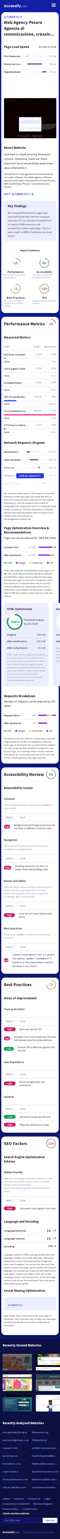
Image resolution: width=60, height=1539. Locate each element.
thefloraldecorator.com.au (45, 1463)
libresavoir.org (40, 1432)
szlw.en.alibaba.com (14, 1487)
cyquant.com (10, 1448)
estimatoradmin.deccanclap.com (45, 1479)
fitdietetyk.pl (39, 1440)
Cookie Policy (29, 1508)
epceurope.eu (10, 1455)
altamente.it (13, 17)
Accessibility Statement (16, 1503)
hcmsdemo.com (12, 1463)
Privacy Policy (10, 1508)
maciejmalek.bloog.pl (15, 1432)
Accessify (15, 6)
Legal (47, 1498)
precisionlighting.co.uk (16, 1440)
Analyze (50, 1520)
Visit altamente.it (17, 194)
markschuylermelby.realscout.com (45, 1455)
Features (19, 1498)
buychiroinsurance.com (45, 1471)
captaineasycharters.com (45, 1487)
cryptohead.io (11, 1471)
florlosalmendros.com (15, 1479)
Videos (6, 1498)
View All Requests (30, 475)
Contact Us (34, 1498)
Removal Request (43, 1503)
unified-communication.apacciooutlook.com (45, 1448)
